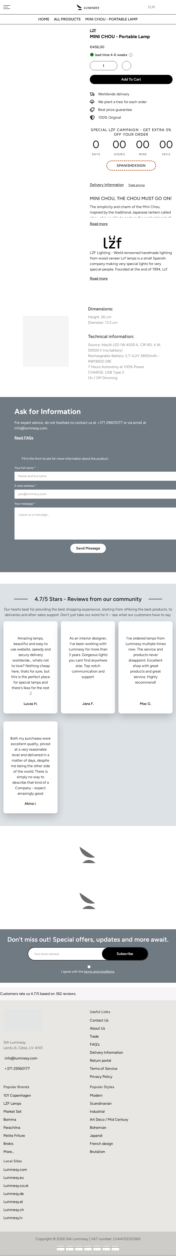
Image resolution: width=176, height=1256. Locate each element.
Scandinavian (101, 1103)
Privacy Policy (101, 1076)
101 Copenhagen (17, 1095)
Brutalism (97, 1151)
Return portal (100, 1060)
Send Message (88, 548)
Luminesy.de (13, 1193)
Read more (99, 224)
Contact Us (99, 1020)
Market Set (12, 1111)
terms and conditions (99, 972)
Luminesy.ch (13, 1210)
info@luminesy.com (30, 428)
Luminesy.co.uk (15, 1185)
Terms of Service (103, 1068)
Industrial (97, 1111)
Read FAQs (23, 438)
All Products (67, 19)
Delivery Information (107, 185)
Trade (94, 1036)
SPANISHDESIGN (131, 165)
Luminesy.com (15, 1169)
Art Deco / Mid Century (109, 1119)
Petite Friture (14, 1135)
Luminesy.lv (12, 1218)
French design (101, 1143)
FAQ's (94, 1044)
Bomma (9, 1119)
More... (8, 1151)
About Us (97, 1028)
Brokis (8, 1143)
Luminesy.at (13, 1202)
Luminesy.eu (13, 1177)
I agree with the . (88, 972)
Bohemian (98, 1127)
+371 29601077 (110, 422)
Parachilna (11, 1127)
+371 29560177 (17, 1068)
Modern (96, 1095)
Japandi (96, 1135)
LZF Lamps (12, 1103)
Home (43, 19)
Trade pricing (136, 185)
